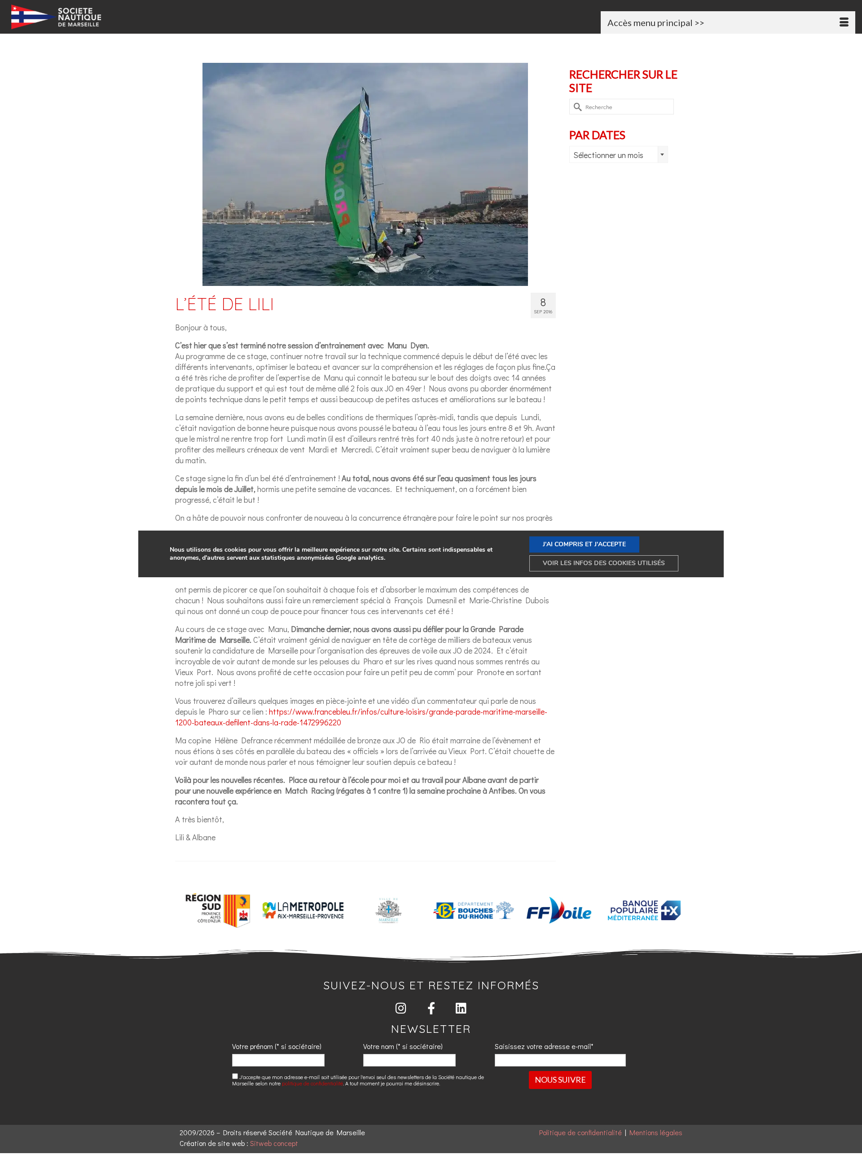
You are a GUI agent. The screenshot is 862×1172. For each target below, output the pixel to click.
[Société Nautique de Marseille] (146, 16)
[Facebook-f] (431, 1008)
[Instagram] (401, 1008)
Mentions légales (655, 1132)
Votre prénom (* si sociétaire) (276, 1046)
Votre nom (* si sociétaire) (403, 1046)
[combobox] (618, 154)
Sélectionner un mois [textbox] (608, 154)
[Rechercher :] (621, 106)
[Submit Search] (576, 106)
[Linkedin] (461, 1008)
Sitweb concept (274, 1143)
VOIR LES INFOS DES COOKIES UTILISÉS (604, 563)
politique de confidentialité (312, 1083)
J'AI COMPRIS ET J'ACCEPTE (584, 544)
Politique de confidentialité (580, 1132)
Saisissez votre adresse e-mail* (544, 1046)
